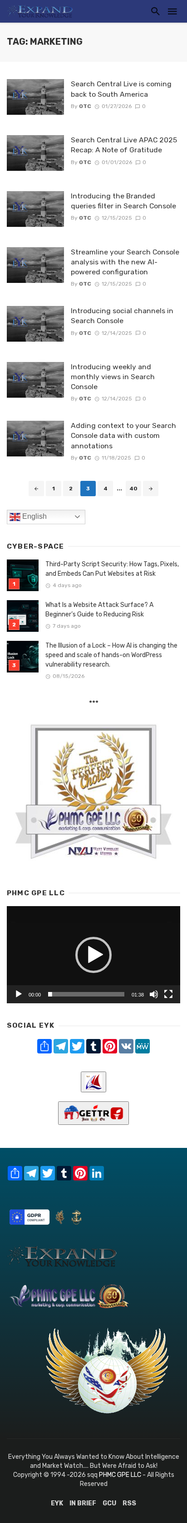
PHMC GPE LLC (120, 1475)
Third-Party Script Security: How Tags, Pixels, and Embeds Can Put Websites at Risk (112, 569)
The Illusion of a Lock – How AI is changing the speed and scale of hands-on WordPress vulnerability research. (111, 655)
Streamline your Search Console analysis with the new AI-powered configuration (125, 262)
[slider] (86, 994)
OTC (85, 106)
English (33, 516)
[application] (93, 954)
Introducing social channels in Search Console (122, 315)
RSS (129, 1503)
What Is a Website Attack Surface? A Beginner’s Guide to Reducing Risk (99, 609)
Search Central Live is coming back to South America (121, 89)
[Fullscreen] (168, 994)
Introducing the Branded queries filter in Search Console (123, 201)
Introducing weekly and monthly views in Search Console (113, 376)
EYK (57, 1503)
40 (133, 488)
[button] (93, 955)
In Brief (82, 1503)
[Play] (18, 994)
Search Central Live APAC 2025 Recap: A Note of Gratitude (124, 145)
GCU (109, 1503)
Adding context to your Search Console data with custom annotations (123, 435)
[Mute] (153, 994)
